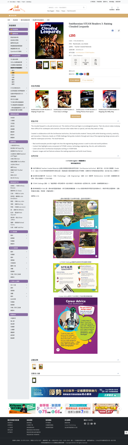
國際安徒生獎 (14, 43)
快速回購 (99, 1)
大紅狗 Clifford (15, 164)
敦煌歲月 (10, 422)
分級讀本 (13, 263)
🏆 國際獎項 (14, 34)
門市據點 (48, 422)
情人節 (12, 321)
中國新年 (13, 318)
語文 (13, 70)
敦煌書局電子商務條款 (33, 434)
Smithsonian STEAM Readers (85, 52)
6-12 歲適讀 (14, 248)
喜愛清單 (118, 1)
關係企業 (10, 430)
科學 (48, 20)
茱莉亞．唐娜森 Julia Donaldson (17, 197)
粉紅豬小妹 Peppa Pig (17, 148)
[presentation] (9, 409)
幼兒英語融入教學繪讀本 (18, 91)
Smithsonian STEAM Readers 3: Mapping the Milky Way (109, 110)
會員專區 (112, 9)
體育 (13, 80)
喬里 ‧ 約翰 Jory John (17, 201)
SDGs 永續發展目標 (16, 62)
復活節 (12, 324)
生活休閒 (13, 299)
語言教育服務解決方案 (71, 427)
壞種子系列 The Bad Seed (16, 171)
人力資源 (10, 427)
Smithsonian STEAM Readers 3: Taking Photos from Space (86, 110)
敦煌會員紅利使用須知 (33, 430)
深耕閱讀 (13, 96)
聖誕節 (12, 338)
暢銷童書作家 (14, 182)
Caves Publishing (70, 425)
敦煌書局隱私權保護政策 (34, 432)
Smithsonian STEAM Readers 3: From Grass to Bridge (64, 110)
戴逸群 (12, 132)
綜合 (13, 75)
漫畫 (12, 269)
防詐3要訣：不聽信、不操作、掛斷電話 (20, 2)
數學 (13, 84)
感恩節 (12, 335)
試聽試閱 (34, 360)
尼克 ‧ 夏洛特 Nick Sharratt (16, 214)
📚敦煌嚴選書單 (25, 20)
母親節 (12, 327)
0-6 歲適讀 (13, 232)
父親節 (12, 329)
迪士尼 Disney (15, 178)
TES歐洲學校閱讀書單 (17, 102)
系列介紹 (34, 156)
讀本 (12, 257)
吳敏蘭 (12, 129)
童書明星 (13, 142)
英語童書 (15, 20)
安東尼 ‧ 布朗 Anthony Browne (17, 187)
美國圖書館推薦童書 (16, 46)
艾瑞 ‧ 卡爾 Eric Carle (17, 193)
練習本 (12, 244)
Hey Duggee (51, 11)
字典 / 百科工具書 (16, 274)
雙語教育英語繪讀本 (38, 20)
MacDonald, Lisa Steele (80, 44)
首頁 (9, 20)
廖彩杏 (12, 126)
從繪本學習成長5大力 (17, 94)
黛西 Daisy (14, 167)
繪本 (12, 235)
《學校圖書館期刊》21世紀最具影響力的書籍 (18, 109)
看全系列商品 (76, 116)
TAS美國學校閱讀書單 (17, 105)
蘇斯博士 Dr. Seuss (16, 191)
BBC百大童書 (14, 99)
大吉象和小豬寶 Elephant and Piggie (18, 155)
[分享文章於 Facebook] (112, 30)
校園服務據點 (49, 425)
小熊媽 (12, 120)
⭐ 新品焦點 (14, 29)
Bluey (58, 11)
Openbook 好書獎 (16, 51)
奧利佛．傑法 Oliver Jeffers (16, 219)
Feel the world (71, 11)
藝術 (13, 82)
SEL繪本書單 (14, 59)
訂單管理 (92, 1)
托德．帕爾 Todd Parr (17, 227)
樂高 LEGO (14, 175)
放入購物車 (75, 80)
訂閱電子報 (30, 425)
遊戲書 (12, 238)
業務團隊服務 (49, 427)
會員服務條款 (30, 427)
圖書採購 (67, 422)
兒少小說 (13, 285)
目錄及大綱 (35, 373)
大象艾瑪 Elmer (15, 159)
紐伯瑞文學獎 (14, 40)
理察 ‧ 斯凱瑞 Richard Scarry (17, 223)
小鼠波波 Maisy (15, 145)
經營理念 (10, 425)
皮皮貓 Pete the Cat (17, 151)
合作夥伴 (10, 432)
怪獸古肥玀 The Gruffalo (18, 161)
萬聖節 (12, 332)
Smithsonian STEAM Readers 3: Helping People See (41, 110)
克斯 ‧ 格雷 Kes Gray (17, 204)
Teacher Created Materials (82, 47)
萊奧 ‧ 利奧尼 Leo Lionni (18, 207)
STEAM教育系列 (15, 88)
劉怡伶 (12, 135)
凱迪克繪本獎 (14, 37)
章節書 (12, 260)
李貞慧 (12, 118)
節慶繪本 (13, 314)
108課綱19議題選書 (16, 65)
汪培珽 (12, 123)
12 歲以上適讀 (14, 281)
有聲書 (12, 241)
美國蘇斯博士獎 (15, 48)
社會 (13, 77)
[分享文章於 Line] (116, 30)
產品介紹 (34, 121)
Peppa (63, 11)
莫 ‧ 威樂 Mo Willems (17, 210)
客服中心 (105, 1)
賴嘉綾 (12, 137)
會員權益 (111, 1)
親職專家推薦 (14, 114)
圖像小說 (13, 266)
